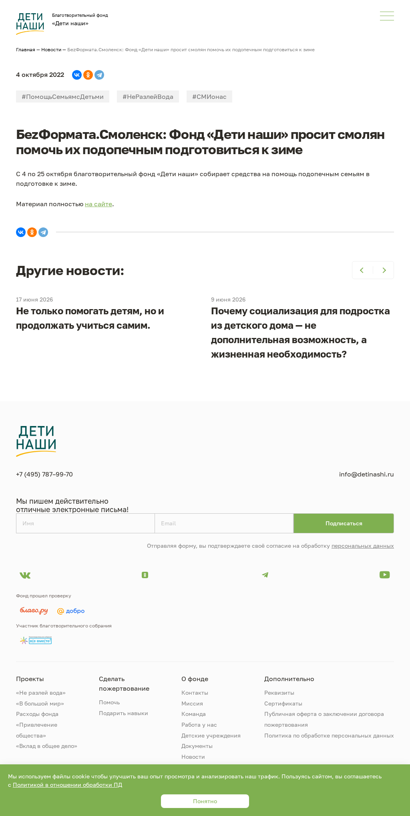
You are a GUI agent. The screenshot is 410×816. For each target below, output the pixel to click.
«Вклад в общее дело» (46, 745)
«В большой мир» (40, 703)
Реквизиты (279, 692)
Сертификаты (283, 703)
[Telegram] (99, 75)
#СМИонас (209, 96)
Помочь (109, 702)
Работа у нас (199, 724)
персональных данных (363, 545)
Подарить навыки (123, 712)
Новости (51, 49)
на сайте (98, 204)
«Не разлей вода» (41, 692)
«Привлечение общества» (36, 730)
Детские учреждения (211, 735)
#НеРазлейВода (148, 96)
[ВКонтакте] (77, 75)
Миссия (192, 703)
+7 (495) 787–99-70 (44, 474)
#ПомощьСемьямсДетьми (63, 96)
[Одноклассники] (88, 75)
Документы (197, 745)
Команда (193, 713)
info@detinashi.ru (366, 474)
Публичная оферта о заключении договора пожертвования (324, 719)
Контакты (194, 692)
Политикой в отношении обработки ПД (67, 784)
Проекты (30, 679)
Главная (25, 49)
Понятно (205, 801)
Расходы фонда (37, 713)
